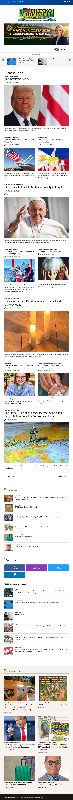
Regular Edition (46, 702)
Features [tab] (13, 585)
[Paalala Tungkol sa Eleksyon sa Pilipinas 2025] (53, 159)
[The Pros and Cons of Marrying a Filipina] (53, 384)
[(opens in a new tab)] (8, 508)
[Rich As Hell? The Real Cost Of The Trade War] (19, 159)
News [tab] (6, 585)
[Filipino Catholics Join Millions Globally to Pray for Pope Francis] (36, 217)
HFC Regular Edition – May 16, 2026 (27, 507)
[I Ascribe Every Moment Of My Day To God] (19, 384)
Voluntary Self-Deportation (23, 537)
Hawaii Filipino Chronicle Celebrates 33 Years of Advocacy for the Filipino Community (53, 746)
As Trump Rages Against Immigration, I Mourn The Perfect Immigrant (38, 517)
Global (16, 76)
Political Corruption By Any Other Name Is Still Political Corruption (26, 60)
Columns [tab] (22, 585)
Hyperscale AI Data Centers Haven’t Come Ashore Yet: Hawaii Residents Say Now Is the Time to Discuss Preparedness (40, 592)
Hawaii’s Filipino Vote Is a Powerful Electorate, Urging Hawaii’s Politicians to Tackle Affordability (18, 707)
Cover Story (7, 184)
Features (17, 184)
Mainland (20, 782)
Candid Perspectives (9, 76)
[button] (3, 60)
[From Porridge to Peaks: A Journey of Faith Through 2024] (19, 270)
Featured (13, 184)
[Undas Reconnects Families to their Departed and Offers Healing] (36, 331)
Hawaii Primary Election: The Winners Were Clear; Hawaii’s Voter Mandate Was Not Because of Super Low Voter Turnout (41, 650)
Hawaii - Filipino (19, 702)
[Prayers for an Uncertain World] (53, 268)
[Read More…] (38, 356)
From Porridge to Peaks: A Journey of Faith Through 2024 (19, 252)
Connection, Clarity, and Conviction (26, 546)
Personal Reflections (13, 137)
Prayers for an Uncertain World (50, 251)
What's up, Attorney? (57, 363)
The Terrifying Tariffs (16, 78)
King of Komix (53, 59)
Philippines (44, 137)
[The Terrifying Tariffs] (36, 105)
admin (9, 82)
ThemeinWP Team (38, 797)
